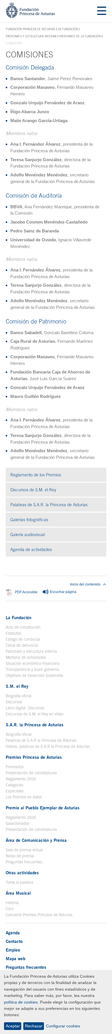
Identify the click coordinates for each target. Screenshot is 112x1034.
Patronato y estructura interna (31, 36)
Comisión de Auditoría (34, 195)
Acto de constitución (23, 627)
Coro (9, 908)
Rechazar (34, 1026)
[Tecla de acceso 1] (30, 16)
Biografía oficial (19, 696)
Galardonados (17, 823)
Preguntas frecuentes (24, 862)
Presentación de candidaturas (31, 773)
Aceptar (13, 1026)
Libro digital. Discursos (25, 708)
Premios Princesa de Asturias (34, 757)
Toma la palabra (19, 882)
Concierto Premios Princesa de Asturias (39, 914)
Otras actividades (22, 872)
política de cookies (21, 1002)
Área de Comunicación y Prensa (36, 840)
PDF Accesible (26, 592)
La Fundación (68, 29)
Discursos (14, 702)
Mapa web (15, 958)
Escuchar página (62, 592)
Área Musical (18, 893)
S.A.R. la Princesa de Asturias (34, 724)
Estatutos (13, 633)
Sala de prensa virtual (24, 850)
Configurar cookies (63, 1026)
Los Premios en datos (24, 797)
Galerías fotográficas (53, 519)
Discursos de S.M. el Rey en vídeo (34, 714)
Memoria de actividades (26, 657)
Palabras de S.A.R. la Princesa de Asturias (49, 504)
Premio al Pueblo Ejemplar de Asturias (43, 807)
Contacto (14, 941)
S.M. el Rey (17, 686)
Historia (12, 902)
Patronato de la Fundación (80, 36)
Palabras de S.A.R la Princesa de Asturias (41, 740)
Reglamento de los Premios (35, 474)
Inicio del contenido (85, 584)
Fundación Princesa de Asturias (30, 29)
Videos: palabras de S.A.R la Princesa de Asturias (48, 746)
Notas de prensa (20, 856)
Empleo (13, 949)
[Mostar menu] (101, 11)
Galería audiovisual (51, 534)
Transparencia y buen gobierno (32, 669)
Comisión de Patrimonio (36, 321)
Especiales (15, 791)
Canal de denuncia (22, 645)
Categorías (14, 785)
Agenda (13, 932)
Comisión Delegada (30, 67)
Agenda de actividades (31, 549)
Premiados (15, 767)
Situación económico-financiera (32, 663)
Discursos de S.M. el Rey (33, 489)
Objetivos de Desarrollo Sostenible (34, 675)
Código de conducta (23, 639)
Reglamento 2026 (21, 779)
